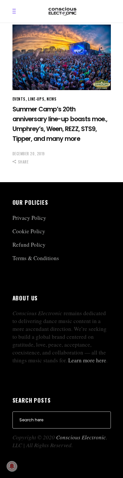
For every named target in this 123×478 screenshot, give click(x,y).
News (51, 99)
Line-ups (36, 99)
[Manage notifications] (12, 466)
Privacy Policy (29, 217)
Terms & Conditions (35, 258)
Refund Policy (29, 244)
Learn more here (87, 360)
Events (19, 99)
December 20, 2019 (28, 153)
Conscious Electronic (81, 437)
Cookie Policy (28, 231)
